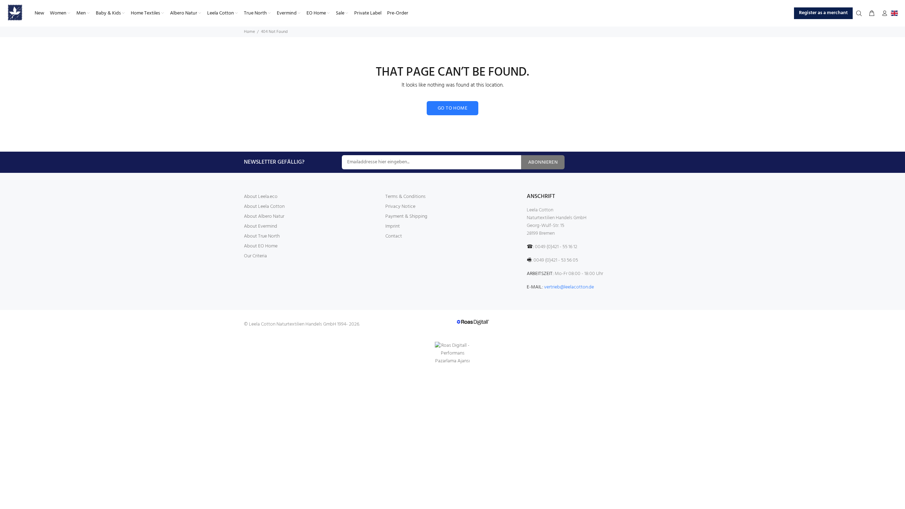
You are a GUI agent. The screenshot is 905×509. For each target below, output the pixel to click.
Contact (393, 236)
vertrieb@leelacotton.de (569, 287)
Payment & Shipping (406, 216)
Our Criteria (255, 256)
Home (249, 31)
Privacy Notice (400, 207)
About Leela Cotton (264, 207)
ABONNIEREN (542, 162)
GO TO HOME (452, 108)
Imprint (392, 226)
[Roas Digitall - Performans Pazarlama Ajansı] (452, 353)
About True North (262, 236)
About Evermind (260, 226)
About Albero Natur (264, 216)
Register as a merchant (823, 13)
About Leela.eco (261, 197)
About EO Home (261, 246)
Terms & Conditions (405, 197)
